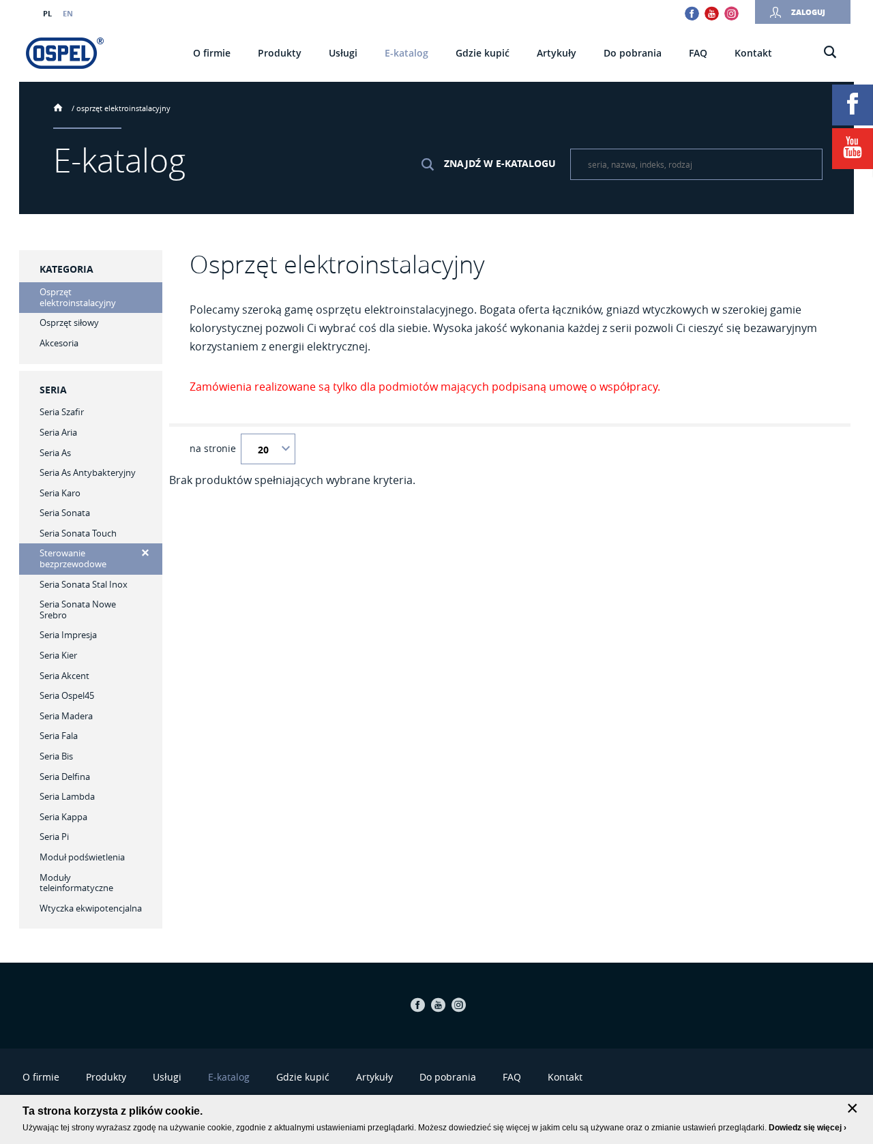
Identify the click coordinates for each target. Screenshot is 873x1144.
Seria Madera (66, 716)
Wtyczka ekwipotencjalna (91, 908)
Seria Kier (58, 655)
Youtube (712, 13)
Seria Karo (60, 493)
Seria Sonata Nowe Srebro (78, 609)
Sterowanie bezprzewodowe (73, 558)
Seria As (55, 453)
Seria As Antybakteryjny (88, 472)
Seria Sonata (65, 513)
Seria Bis (56, 756)
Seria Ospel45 (67, 695)
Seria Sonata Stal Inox (84, 584)
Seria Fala (59, 735)
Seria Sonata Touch (78, 533)
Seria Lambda (67, 796)
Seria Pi (54, 836)
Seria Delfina (65, 776)
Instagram (731, 13)
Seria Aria (58, 432)
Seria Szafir (62, 412)
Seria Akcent (64, 675)
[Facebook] (852, 105)
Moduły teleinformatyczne (76, 882)
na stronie (213, 448)
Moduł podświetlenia (82, 857)
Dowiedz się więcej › (807, 1127)
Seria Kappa (63, 817)
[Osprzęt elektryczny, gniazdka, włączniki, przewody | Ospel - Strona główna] (65, 53)
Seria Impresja (68, 635)
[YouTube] (852, 148)
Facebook (692, 13)
